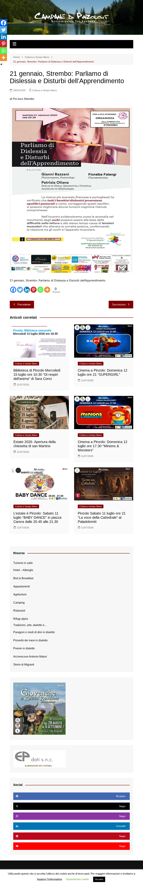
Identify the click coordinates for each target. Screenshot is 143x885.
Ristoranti (19, 610)
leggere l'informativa (49, 879)
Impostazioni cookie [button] (77, 879)
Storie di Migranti (23, 664)
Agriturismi (20, 594)
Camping (19, 602)
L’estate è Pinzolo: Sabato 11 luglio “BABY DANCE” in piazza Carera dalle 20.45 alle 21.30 (37, 517)
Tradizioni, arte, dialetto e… (30, 625)
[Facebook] (13, 290)
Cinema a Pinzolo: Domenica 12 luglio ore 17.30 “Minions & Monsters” (102, 446)
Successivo (119, 304)
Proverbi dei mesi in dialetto (30, 640)
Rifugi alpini (20, 618)
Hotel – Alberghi (23, 570)
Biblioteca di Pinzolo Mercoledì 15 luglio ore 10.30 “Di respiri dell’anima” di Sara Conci (37, 374)
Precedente (24, 304)
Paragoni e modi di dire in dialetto (34, 632)
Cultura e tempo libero (44, 90)
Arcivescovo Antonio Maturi (30, 656)
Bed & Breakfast (23, 578)
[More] (47, 290)
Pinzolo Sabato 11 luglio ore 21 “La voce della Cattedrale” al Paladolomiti (102, 517)
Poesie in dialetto (24, 648)
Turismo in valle (23, 562)
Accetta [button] (99, 879)
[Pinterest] (34, 290)
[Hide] (1, 64)
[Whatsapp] (40, 290)
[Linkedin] (27, 290)
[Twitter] (20, 290)
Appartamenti (21, 586)
